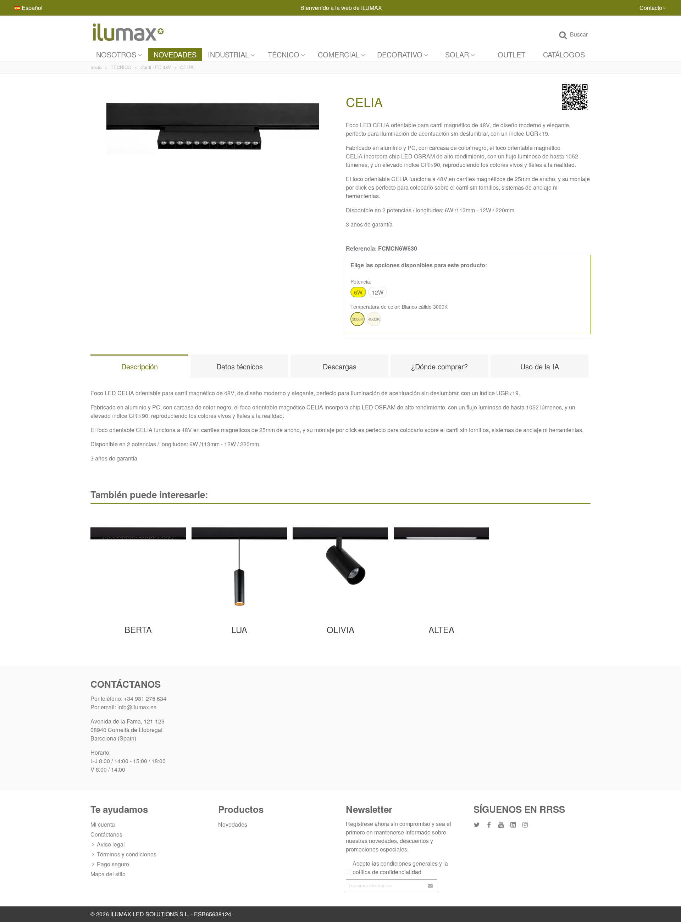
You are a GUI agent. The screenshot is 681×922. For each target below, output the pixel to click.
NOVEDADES (175, 54)
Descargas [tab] (339, 366)
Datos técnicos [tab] (239, 366)
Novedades (232, 824)
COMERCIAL (339, 54)
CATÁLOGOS (564, 54)
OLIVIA (340, 629)
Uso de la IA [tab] (539, 366)
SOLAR (457, 54)
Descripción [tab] (139, 366)
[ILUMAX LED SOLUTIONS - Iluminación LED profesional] (129, 32)
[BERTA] (138, 565)
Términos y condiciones (126, 854)
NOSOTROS (116, 54)
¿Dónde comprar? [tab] (439, 366)
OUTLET (511, 54)
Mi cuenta (102, 824)
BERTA (138, 629)
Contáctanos (106, 834)
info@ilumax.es (136, 707)
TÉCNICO (283, 54)
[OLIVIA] (340, 565)
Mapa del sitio (108, 874)
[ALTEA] (441, 565)
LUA (239, 629)
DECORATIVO (399, 54)
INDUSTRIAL (228, 54)
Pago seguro (113, 864)
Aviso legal (111, 844)
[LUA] (239, 565)
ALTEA (441, 629)
